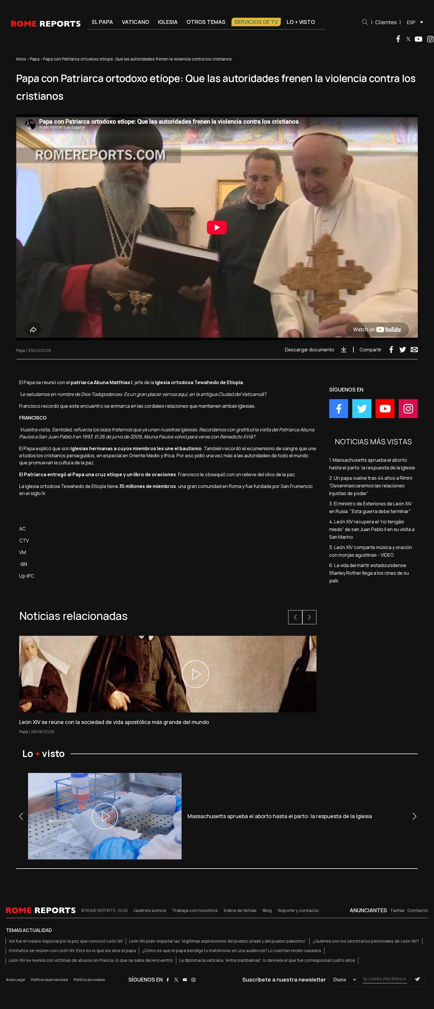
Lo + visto (301, 21)
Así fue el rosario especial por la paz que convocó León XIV (66, 941)
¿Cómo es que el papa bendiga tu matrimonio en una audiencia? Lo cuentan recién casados (231, 950)
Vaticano (135, 21)
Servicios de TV (256, 21)
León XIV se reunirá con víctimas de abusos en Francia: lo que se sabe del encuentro (91, 960)
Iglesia (168, 21)
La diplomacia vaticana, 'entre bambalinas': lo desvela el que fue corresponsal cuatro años (267, 960)
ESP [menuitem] (411, 22)
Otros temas (206, 21)
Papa (35, 59)
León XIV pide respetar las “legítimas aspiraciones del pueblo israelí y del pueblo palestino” (217, 941)
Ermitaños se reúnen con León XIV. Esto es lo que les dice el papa (72, 950)
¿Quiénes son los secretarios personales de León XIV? (366, 941)
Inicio (21, 59)
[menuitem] (413, 22)
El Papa (102, 21)
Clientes (386, 22)
